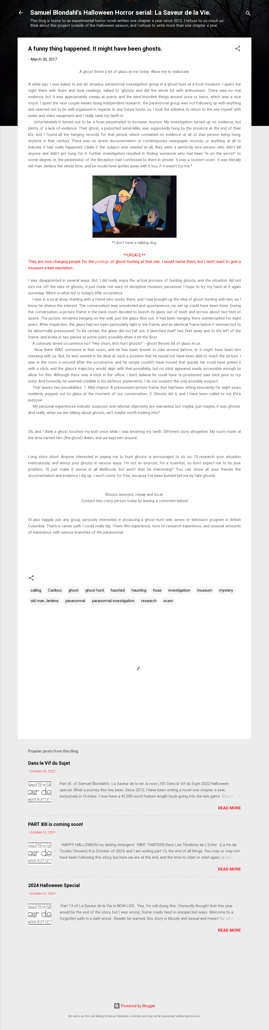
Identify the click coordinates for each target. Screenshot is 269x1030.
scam (168, 600)
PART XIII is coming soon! (55, 824)
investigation (179, 590)
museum (204, 590)
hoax (157, 590)
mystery (226, 590)
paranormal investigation (113, 600)
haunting (139, 590)
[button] (238, 49)
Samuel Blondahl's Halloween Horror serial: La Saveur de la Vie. (120, 12)
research (149, 600)
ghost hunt (94, 590)
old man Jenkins (44, 600)
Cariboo (55, 590)
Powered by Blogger (138, 1006)
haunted (118, 590)
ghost (74, 590)
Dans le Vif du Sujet (49, 763)
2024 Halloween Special (54, 885)
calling (35, 590)
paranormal (75, 600)
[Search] (248, 14)
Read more (229, 808)
